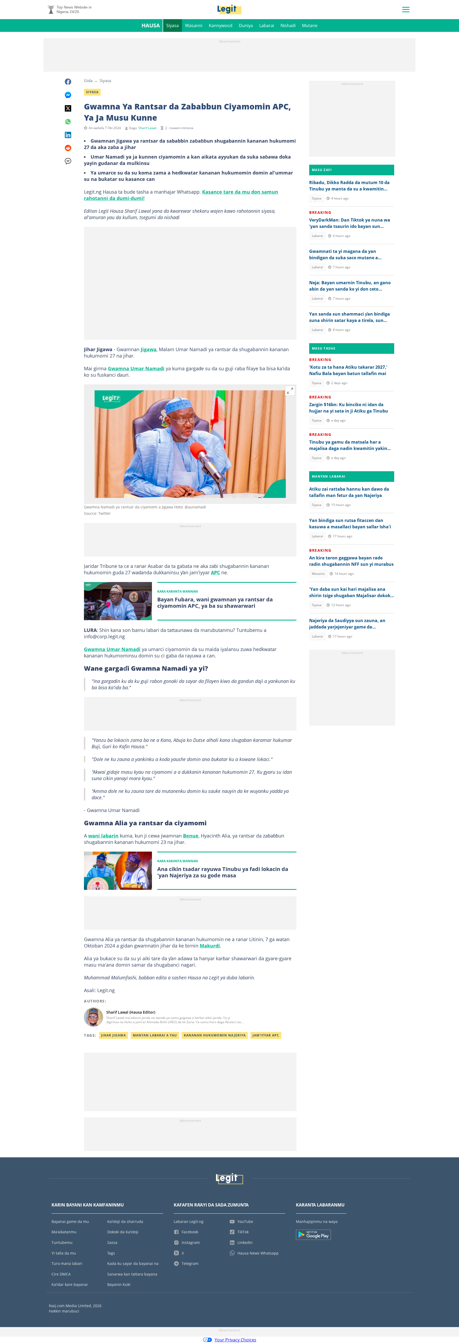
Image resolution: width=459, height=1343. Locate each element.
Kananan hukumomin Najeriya (215, 1035)
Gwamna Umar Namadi (136, 368)
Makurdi (210, 945)
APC (215, 572)
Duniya (246, 25)
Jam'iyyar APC (266, 1035)
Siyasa (172, 25)
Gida (88, 80)
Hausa (151, 25)
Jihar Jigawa (113, 1035)
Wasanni (193, 25)
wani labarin (103, 835)
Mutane (309, 25)
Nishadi (288, 25)
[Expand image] (290, 391)
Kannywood (220, 25)
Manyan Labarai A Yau (155, 1035)
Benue (190, 835)
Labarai (266, 25)
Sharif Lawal (147, 128)
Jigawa (148, 349)
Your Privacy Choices (235, 1340)
